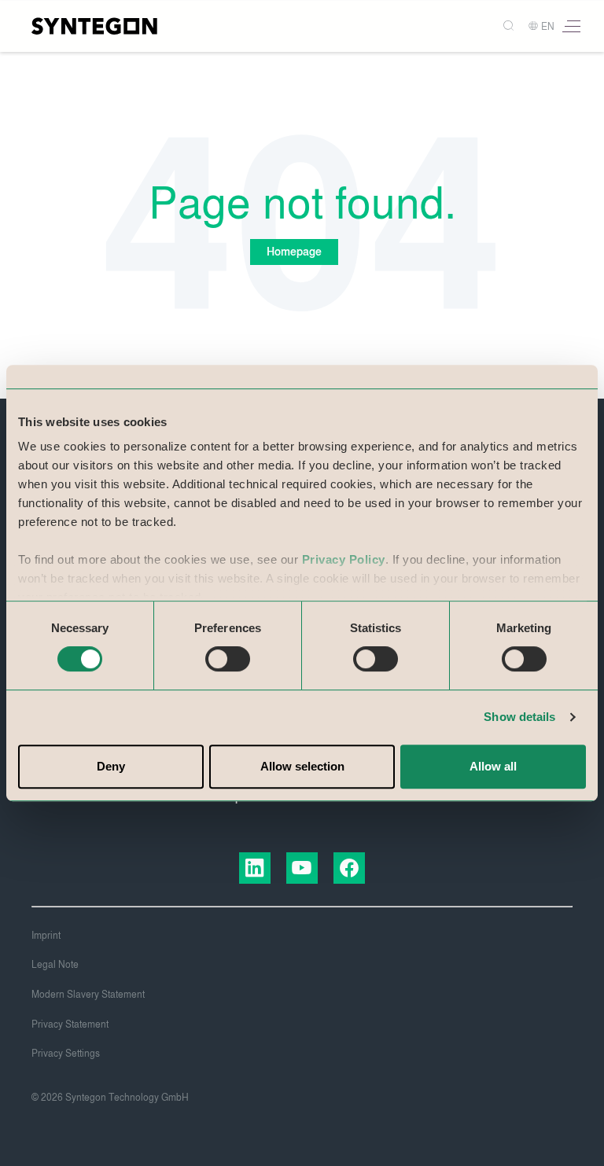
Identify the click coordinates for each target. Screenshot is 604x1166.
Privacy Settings (65, 1053)
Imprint (46, 935)
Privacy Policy (343, 559)
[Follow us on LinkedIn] (255, 868)
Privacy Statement (70, 1024)
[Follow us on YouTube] (302, 868)
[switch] (227, 658)
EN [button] (547, 26)
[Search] (502, 26)
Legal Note (55, 964)
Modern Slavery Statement (88, 994)
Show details (519, 716)
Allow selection (302, 766)
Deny (111, 766)
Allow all (493, 766)
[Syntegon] (94, 26)
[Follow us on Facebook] (349, 868)
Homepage (294, 252)
